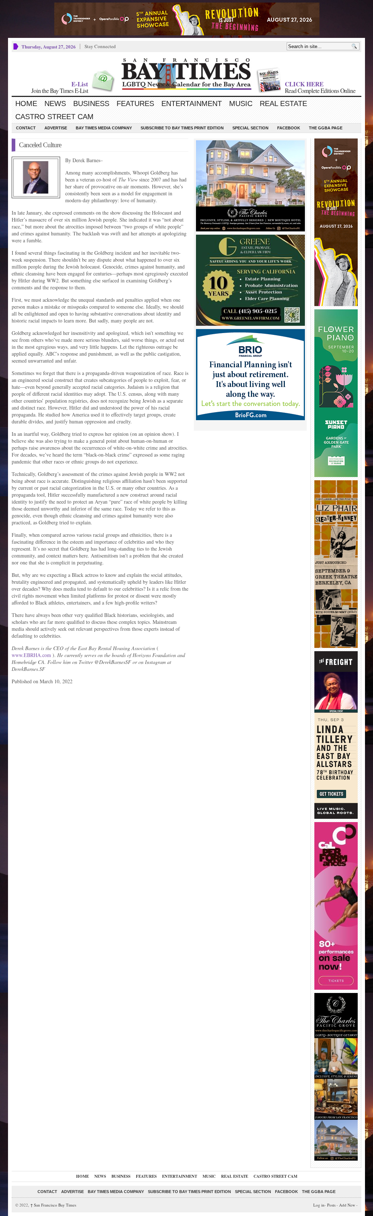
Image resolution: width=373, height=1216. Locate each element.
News (55, 103)
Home (26, 103)
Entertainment (191, 103)
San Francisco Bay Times (53, 1205)
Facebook (288, 128)
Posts (331, 1205)
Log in (319, 1205)
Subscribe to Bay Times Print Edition (182, 128)
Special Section (250, 128)
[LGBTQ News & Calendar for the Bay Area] (186, 74)
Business (91, 103)
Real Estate (283, 103)
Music (240, 103)
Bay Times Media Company (104, 128)
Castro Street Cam (54, 117)
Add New (347, 1205)
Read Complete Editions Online (320, 90)
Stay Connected (100, 46)
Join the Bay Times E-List (59, 90)
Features (135, 103)
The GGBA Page (325, 128)
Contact (26, 128)
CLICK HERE (304, 84)
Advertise (55, 128)
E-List (79, 84)
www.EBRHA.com (31, 655)
